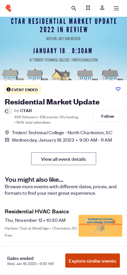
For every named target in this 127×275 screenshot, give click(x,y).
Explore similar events (92, 260)
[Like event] (118, 89)
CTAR (26, 110)
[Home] (8, 8)
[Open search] (74, 8)
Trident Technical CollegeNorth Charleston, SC (62, 132)
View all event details (63, 158)
